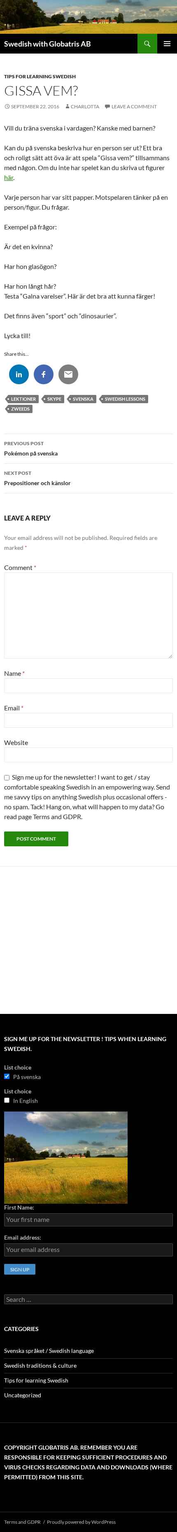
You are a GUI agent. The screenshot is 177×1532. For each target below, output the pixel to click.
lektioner (23, 399)
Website (16, 742)
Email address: (22, 1237)
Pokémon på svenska (31, 448)
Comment (20, 567)
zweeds (20, 408)
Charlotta (85, 106)
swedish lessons (125, 399)
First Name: (19, 1207)
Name (14, 673)
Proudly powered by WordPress (81, 1522)
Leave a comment (134, 106)
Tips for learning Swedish (40, 76)
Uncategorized (22, 1395)
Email (13, 708)
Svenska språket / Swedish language (49, 1350)
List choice (17, 1067)
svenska (83, 399)
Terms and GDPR (22, 1522)
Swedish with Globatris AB (47, 43)
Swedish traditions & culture (40, 1365)
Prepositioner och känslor (37, 478)
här (8, 177)
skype (54, 399)
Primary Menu (167, 44)
